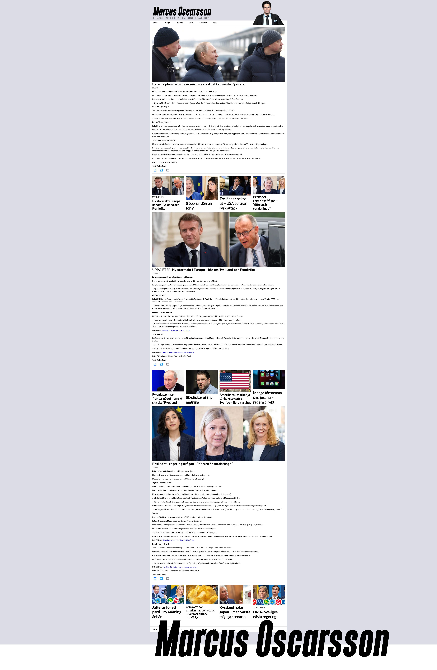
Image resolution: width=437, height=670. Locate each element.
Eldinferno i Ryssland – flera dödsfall (176, 330)
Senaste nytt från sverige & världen (181, 18)
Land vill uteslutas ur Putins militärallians (178, 352)
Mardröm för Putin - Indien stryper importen (180, 567)
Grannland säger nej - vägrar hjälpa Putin (178, 540)
